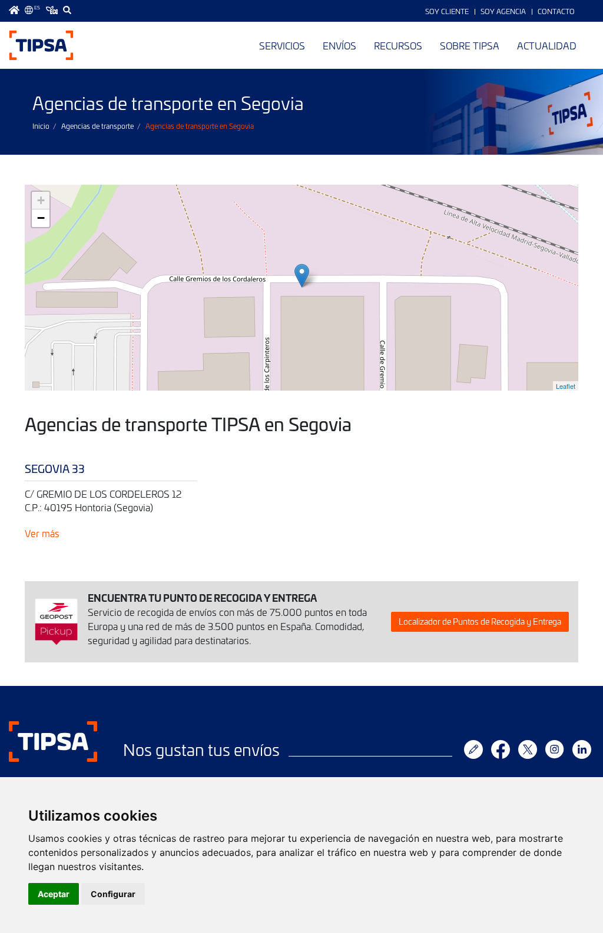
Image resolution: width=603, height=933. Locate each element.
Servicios (282, 45)
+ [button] (41, 200)
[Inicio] (41, 45)
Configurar (113, 894)
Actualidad (547, 45)
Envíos (339, 45)
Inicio (40, 126)
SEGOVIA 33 (55, 468)
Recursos (398, 45)
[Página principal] (14, 10)
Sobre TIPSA (469, 45)
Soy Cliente (447, 11)
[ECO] (52, 10)
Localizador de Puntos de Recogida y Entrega (480, 621)
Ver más (42, 533)
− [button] (41, 218)
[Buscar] (67, 10)
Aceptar (53, 894)
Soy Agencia (503, 11)
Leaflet (565, 386)
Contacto (556, 11)
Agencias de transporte (97, 126)
